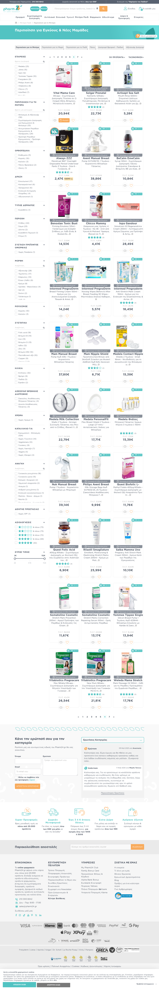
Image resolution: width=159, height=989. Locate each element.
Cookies (75, 966)
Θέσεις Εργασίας (122, 874)
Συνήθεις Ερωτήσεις (57, 883)
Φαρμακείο (95, 17)
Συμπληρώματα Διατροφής (34, 17)
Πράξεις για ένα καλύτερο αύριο (126, 885)
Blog (116, 880)
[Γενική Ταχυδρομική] (62, 941)
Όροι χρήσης (44, 966)
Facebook (16, 915)
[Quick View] (55, 120)
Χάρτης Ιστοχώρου (112, 966)
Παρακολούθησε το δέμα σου (62, 880)
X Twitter (36, 915)
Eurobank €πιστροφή (91, 883)
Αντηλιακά (49, 17)
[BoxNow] (85, 941)
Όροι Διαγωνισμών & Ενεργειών (58, 894)
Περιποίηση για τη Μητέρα (27, 47)
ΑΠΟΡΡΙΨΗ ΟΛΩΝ (53, 985)
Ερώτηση (47, 756)
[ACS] (107, 941)
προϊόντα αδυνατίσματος (26, 878)
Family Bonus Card (90, 871)
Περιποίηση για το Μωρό (52, 47)
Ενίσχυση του (132, 2)
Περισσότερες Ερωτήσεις (112, 793)
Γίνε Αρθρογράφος (123, 889)
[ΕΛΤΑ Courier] (52, 941)
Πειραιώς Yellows (89, 886)
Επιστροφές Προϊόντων (59, 877)
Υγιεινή (70, 17)
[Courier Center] (96, 941)
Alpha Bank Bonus (90, 880)
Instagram (20, 915)
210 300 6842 (25, 899)
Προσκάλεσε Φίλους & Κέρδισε (92, 875)
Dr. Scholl (57, 950)
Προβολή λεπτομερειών (145, 984)
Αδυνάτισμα (108, 17)
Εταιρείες (139, 17)
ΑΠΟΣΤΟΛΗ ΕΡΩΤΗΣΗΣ (27, 786)
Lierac (33, 950)
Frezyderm (24, 950)
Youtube (28, 915)
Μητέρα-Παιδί (82, 17)
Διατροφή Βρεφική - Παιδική (110, 47)
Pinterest (32, 915)
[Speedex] (75, 941)
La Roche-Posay (70, 950)
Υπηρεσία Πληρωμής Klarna (94, 893)
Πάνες (92, 47)
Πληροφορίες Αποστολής (60, 874)
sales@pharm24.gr (28, 906)
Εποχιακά (60, 17)
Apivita (40, 950)
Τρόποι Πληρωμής (56, 870)
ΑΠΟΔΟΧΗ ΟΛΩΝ (19, 985)
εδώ (55, 980)
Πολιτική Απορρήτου (61, 966)
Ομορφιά (20, 17)
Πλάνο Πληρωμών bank (94, 889)
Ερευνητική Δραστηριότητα (127, 877)
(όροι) (32, 780)
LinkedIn (40, 915)
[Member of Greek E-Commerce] (102, 950)
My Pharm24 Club (89, 868)
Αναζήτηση (137, 847)
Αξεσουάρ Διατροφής (135, 47)
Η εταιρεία (119, 868)
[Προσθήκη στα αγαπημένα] (73, 120)
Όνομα (18, 756)
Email (17, 767)
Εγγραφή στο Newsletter (59, 889)
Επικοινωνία (53, 886)
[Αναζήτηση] (103, 9)
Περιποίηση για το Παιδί (76, 47)
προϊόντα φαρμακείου (25, 881)
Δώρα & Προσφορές (124, 17)
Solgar (48, 950)
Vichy (81, 950)
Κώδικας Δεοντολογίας (91, 966)
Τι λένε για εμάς (122, 871)
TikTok (24, 915)
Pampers (89, 950)
